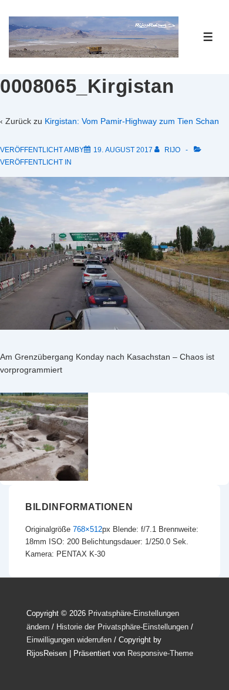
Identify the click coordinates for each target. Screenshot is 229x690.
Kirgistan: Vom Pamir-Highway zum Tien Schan (132, 121)
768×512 (87, 529)
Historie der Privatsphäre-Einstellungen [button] (122, 626)
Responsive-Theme (160, 653)
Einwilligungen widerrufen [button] (69, 639)
